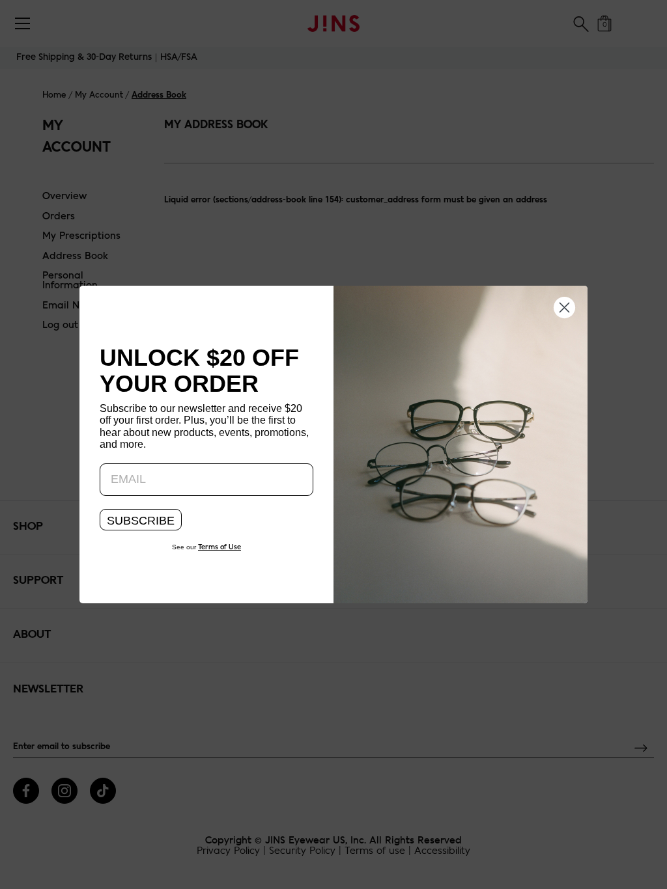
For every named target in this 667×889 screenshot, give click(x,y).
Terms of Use (219, 547)
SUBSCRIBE (141, 520)
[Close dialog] (564, 306)
